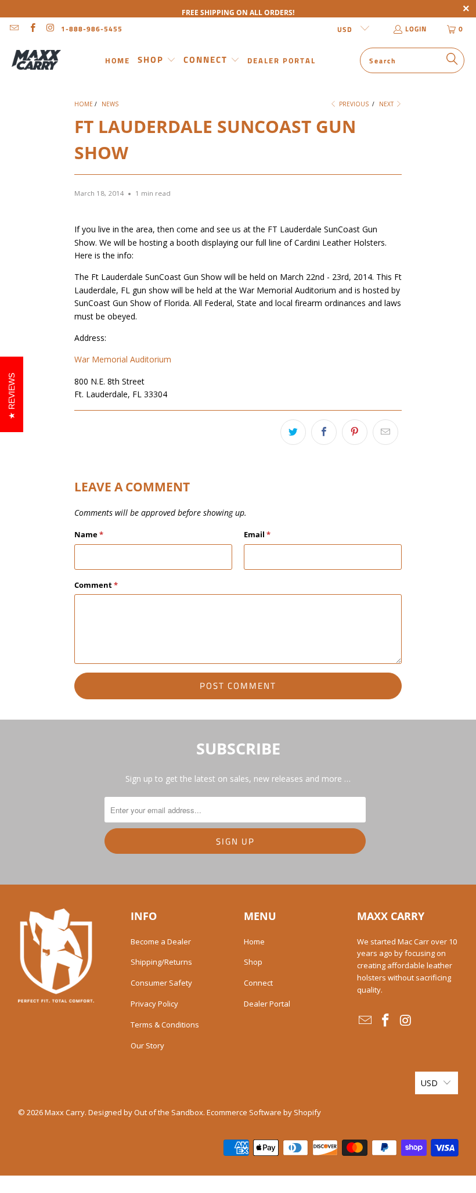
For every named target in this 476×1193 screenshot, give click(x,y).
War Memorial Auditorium (122, 359)
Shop (253, 962)
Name (88, 534)
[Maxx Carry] (36, 60)
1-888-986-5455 (91, 28)
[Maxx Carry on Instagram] (50, 28)
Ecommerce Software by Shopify (264, 1112)
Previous (353, 104)
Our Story (147, 1045)
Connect (258, 983)
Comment (96, 585)
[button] (157, 60)
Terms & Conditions (165, 1024)
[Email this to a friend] (385, 432)
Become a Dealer (161, 941)
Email (257, 534)
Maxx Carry (65, 1112)
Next (387, 104)
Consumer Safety (161, 983)
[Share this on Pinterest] (354, 432)
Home (254, 941)
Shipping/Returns (161, 962)
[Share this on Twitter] (293, 432)
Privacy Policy (154, 1003)
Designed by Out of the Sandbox (145, 1112)
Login (416, 28)
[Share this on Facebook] (324, 432)
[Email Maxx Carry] (14, 28)
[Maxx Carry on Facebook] (32, 28)
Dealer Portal (267, 1003)
